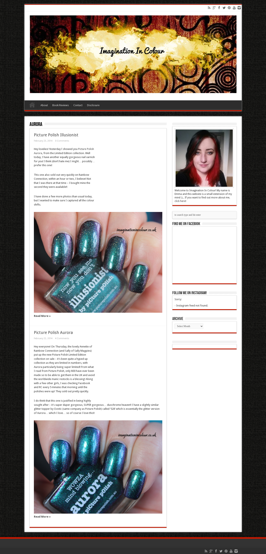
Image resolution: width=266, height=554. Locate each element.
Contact (78, 105)
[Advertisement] (128, 173)
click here (180, 201)
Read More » (42, 315)
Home (32, 105)
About (44, 105)
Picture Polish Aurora (53, 332)
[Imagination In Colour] (133, 90)
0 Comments (62, 140)
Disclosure (93, 105)
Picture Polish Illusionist (56, 135)
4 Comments (62, 338)
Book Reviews (60, 105)
